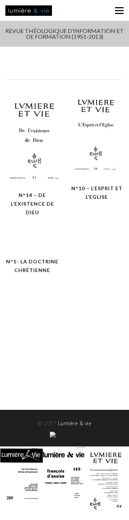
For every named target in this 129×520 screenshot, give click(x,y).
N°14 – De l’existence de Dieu (32, 203)
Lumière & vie (75, 423)
